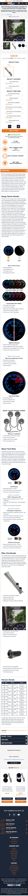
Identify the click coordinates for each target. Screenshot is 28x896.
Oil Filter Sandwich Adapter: (14, 115)
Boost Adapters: (14, 98)
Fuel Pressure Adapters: (14, 102)
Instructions (6, 743)
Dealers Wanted (14, 853)
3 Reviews (24, 794)
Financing (14, 872)
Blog (14, 860)
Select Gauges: (14, 79)
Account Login (14, 841)
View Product (7, 801)
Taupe (8, 65)
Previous (2, 46)
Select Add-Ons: (14, 91)
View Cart (14, 839)
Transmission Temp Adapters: (14, 111)
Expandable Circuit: (14, 120)
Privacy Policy (14, 856)
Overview (5, 170)
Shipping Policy (14, 870)
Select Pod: (14, 62)
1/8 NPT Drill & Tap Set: (15, 93)
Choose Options (7, 798)
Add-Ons (4, 740)
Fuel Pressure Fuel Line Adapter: (14, 107)
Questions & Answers (14, 750)
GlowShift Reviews (14, 851)
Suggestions (14, 858)
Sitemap (14, 874)
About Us (14, 848)
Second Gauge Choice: (13, 86)
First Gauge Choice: (14, 81)
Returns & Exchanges (14, 868)
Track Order (14, 843)
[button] (14, 763)
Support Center (14, 865)
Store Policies (14, 855)
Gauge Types (6, 736)
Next (26, 46)
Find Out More (9, 821)
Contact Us (14, 850)
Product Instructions (14, 867)
